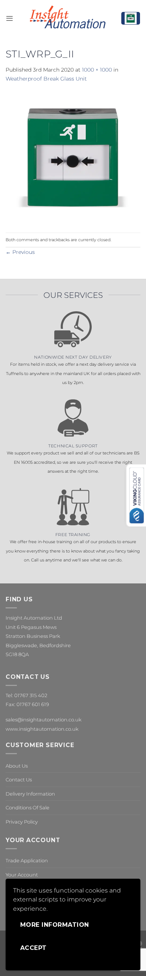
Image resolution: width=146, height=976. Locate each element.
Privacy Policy (22, 822)
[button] (9, 18)
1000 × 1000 (97, 70)
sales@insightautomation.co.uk (44, 719)
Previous (20, 252)
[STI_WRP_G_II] (73, 157)
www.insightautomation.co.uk (42, 729)
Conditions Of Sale (27, 807)
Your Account (22, 875)
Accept (33, 947)
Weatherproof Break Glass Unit (46, 79)
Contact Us (19, 780)
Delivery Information (30, 794)
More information (54, 924)
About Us (17, 766)
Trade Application (27, 860)
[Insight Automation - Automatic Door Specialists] (67, 18)
